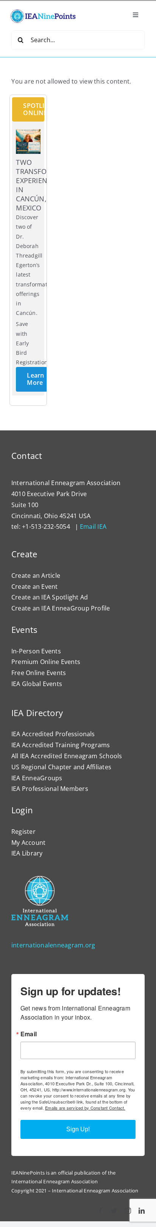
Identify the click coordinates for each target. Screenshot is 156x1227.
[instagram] (128, 1211)
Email (28, 1034)
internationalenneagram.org (53, 945)
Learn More (35, 379)
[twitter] (114, 1211)
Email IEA (93, 526)
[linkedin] (142, 1211)
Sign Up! (78, 1129)
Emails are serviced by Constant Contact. (85, 1108)
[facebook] (100, 1211)
